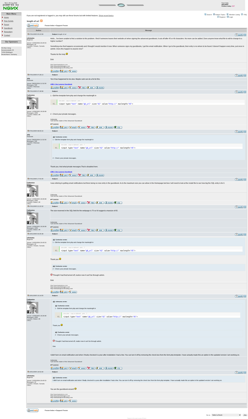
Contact (7, 35)
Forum (6, 25)
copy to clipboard (71, 100)
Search (209, 14)
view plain (62, 100)
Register (222, 17)
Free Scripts (8, 21)
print (79, 100)
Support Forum (62, 25)
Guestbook (8, 28)
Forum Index (50, 25)
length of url (33, 21)
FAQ (245, 14)
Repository (8, 32)
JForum (144, 418)
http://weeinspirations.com (59, 64)
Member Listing (234, 14)
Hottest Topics (220, 14)
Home (6, 17)
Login (231, 17)
